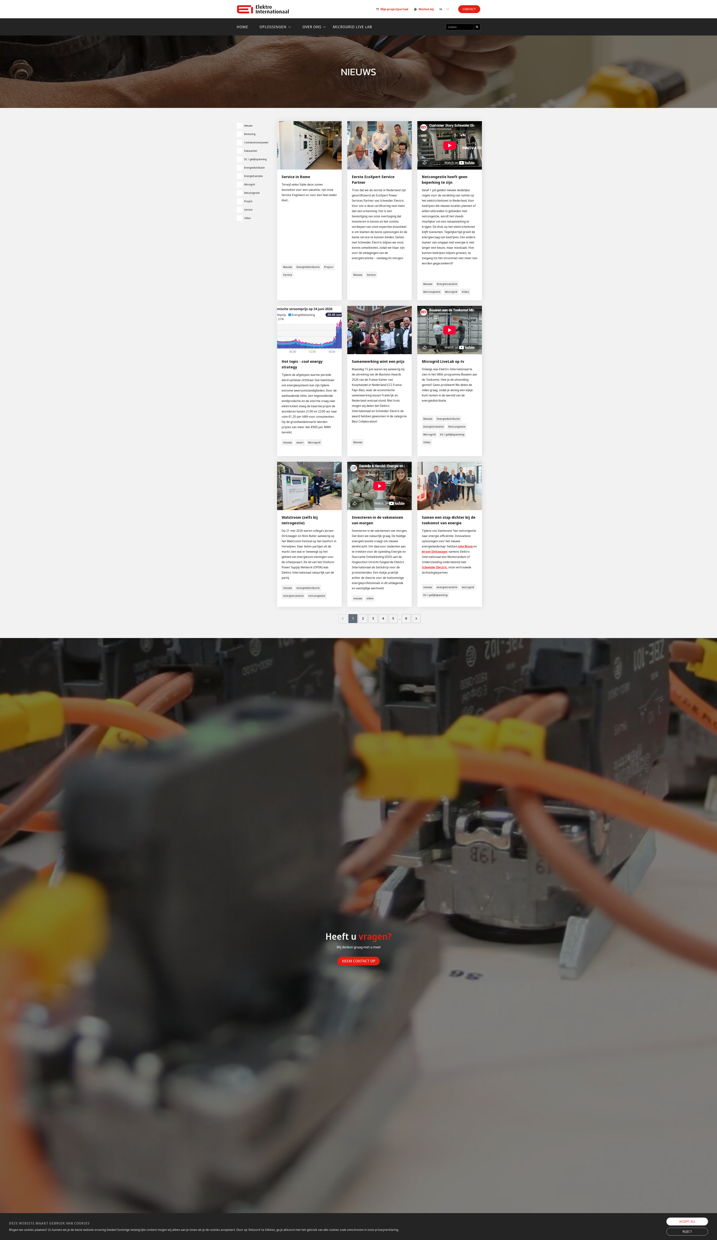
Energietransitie (253, 176)
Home (242, 26)
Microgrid (249, 184)
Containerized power (256, 142)
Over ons (311, 26)
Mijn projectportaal (394, 9)
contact (469, 9)
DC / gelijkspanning (255, 159)
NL (441, 9)
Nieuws (248, 125)
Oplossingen (273, 26)
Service (248, 209)
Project (248, 201)
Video (247, 218)
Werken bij (426, 9)
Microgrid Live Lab (352, 26)
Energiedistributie (254, 167)
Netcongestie (252, 193)
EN (447, 9)
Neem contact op (358, 960)
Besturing (249, 134)
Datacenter (250, 151)
